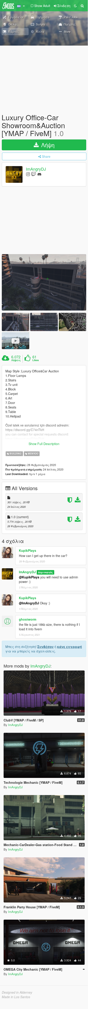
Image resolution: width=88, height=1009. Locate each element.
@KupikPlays (29, 577)
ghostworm (27, 619)
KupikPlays (27, 550)
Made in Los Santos (16, 997)
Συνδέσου (45, 646)
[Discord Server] (39, 174)
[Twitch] (33, 174)
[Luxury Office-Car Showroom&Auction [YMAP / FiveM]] (44, 282)
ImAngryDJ (36, 169)
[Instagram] (28, 174)
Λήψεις (16, 360)
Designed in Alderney (17, 992)
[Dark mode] (75, 5)
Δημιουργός (45, 572)
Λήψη (47, 145)
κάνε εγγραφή (69, 646)
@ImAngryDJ (29, 603)
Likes (35, 360)
